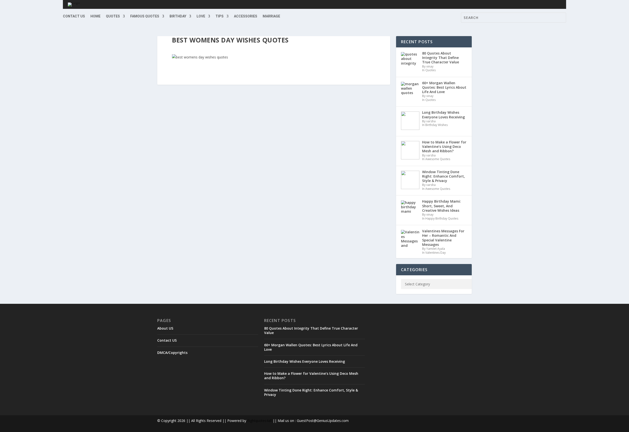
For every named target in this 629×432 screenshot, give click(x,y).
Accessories (245, 16)
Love (201, 16)
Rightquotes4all (259, 420)
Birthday (178, 16)
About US (165, 328)
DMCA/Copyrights (172, 352)
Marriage (271, 16)
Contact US (74, 16)
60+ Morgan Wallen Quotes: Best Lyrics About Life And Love (310, 347)
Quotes (113, 16)
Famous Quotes (144, 16)
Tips (219, 16)
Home (95, 16)
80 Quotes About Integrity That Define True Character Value (311, 330)
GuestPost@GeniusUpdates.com (323, 420)
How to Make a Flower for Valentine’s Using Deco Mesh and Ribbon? (311, 375)
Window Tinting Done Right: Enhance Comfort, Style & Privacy (311, 392)
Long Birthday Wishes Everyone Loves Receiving (304, 361)
